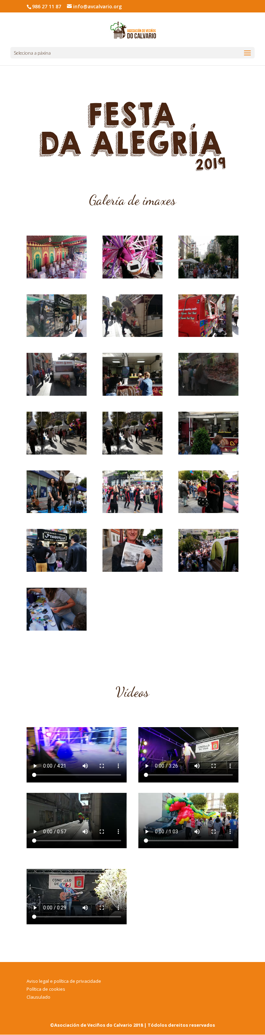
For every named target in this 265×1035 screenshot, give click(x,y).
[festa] (208, 276)
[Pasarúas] (132, 276)
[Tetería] (57, 276)
